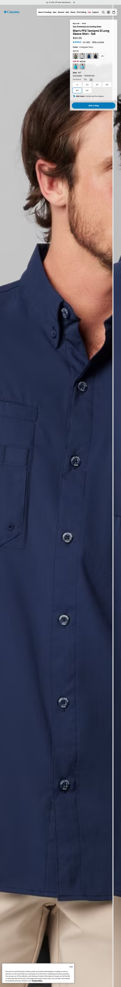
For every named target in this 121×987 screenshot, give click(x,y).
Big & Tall (76, 23)
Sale (89, 12)
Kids (67, 12)
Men (54, 12)
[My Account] (108, 12)
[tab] (77, 79)
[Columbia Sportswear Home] (11, 11)
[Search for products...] (103, 12)
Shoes (72, 12)
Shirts (84, 23)
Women (61, 12)
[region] (60, 496)
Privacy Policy (37, 981)
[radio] (75, 56)
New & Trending (44, 12)
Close (71, 966)
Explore (95, 12)
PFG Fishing (81, 12)
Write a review (98, 42)
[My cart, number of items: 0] (113, 12)
